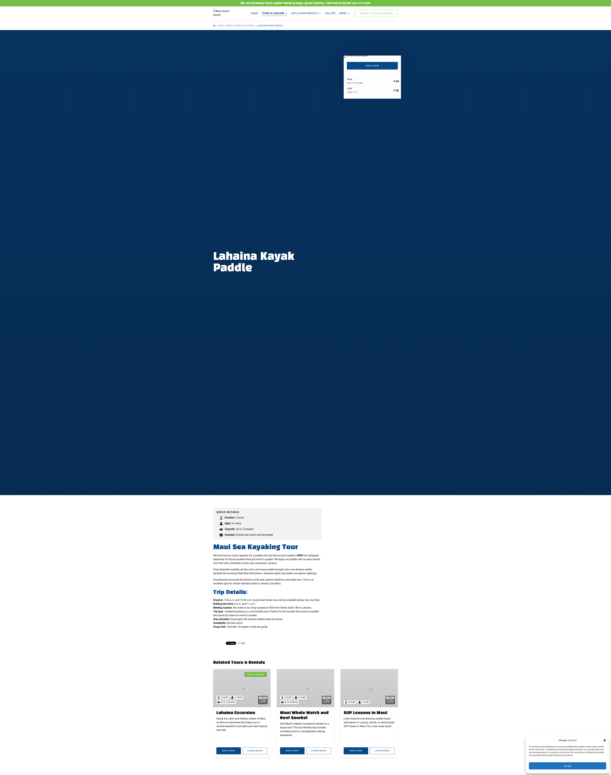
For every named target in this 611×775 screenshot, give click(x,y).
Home (254, 13)
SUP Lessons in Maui (365, 713)
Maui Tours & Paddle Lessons (236, 25)
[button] (604, 740)
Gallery (330, 13)
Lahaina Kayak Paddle (270, 25)
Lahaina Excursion (235, 713)
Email (242, 643)
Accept (567, 765)
